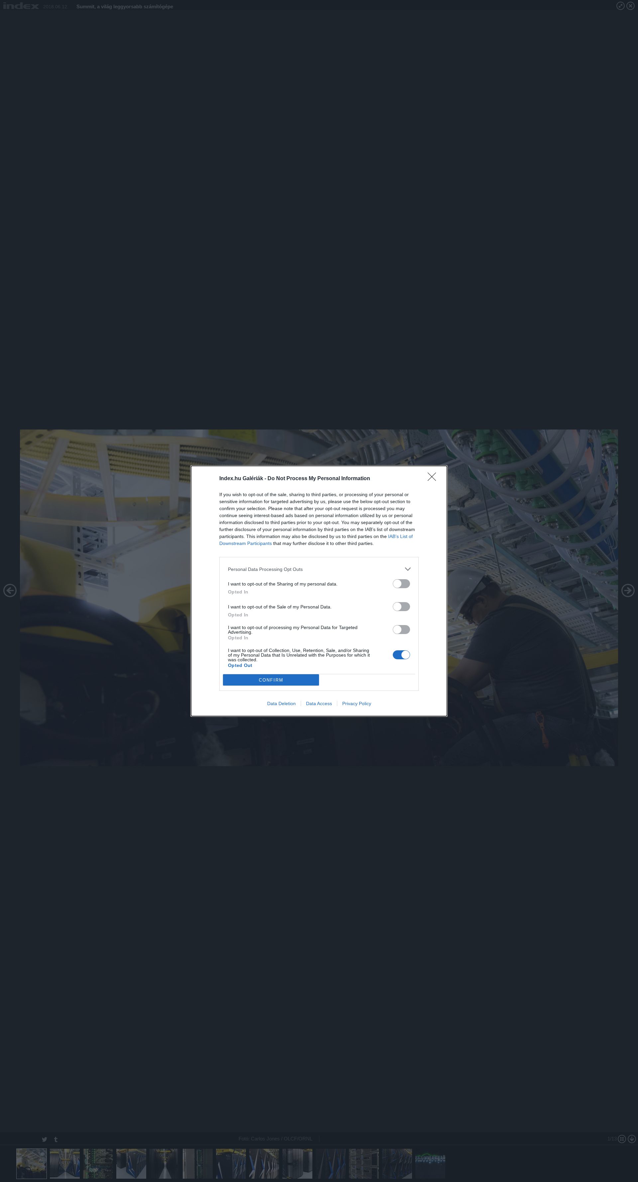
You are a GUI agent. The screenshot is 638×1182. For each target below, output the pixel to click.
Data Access (319, 703)
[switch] (401, 583)
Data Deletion (281, 703)
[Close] (434, 479)
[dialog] (319, 591)
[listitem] (319, 569)
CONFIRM (271, 680)
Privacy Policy (356, 703)
